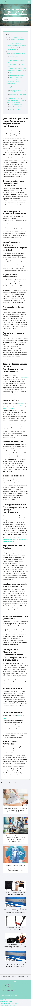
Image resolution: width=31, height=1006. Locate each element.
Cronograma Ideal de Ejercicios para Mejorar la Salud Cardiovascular (16, 81)
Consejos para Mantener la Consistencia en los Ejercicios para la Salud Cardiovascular (16, 100)
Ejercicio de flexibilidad (16, 77)
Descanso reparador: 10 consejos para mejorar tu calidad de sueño (14, 717)
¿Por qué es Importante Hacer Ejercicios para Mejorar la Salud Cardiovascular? (15, 39)
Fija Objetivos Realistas (16, 107)
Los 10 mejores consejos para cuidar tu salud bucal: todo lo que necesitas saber (15, 539)
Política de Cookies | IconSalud (8, 1005)
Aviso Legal (3, 1000)
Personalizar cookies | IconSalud (9, 1003)
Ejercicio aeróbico (15, 73)
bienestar (24, 377)
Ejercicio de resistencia (16, 75)
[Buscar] (25, 18)
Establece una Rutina (16, 104)
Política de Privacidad (6, 1001)
